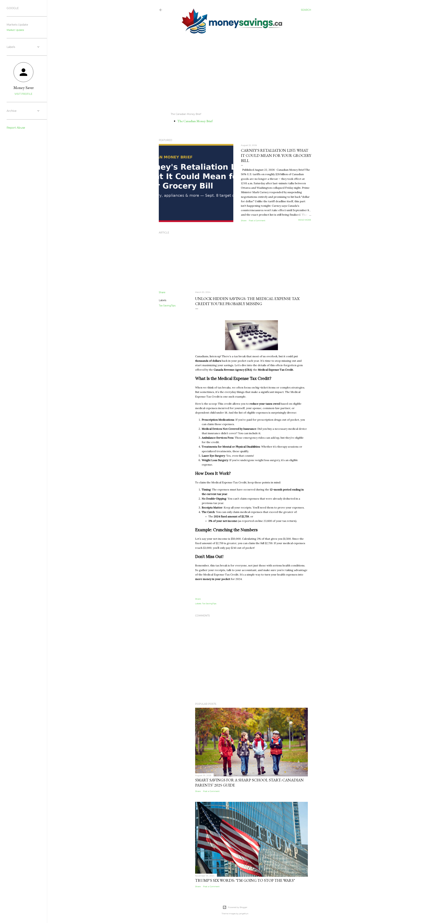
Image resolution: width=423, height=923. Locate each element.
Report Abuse (16, 127)
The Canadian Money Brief (195, 121)
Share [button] (243, 220)
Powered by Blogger (237, 907)
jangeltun (243, 913)
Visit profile (23, 93)
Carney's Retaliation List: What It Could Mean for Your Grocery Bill (276, 155)
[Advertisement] (232, 73)
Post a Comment (257, 220)
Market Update (15, 30)
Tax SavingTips (167, 305)
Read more (304, 220)
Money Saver (23, 87)
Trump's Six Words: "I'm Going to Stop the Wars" (245, 880)
